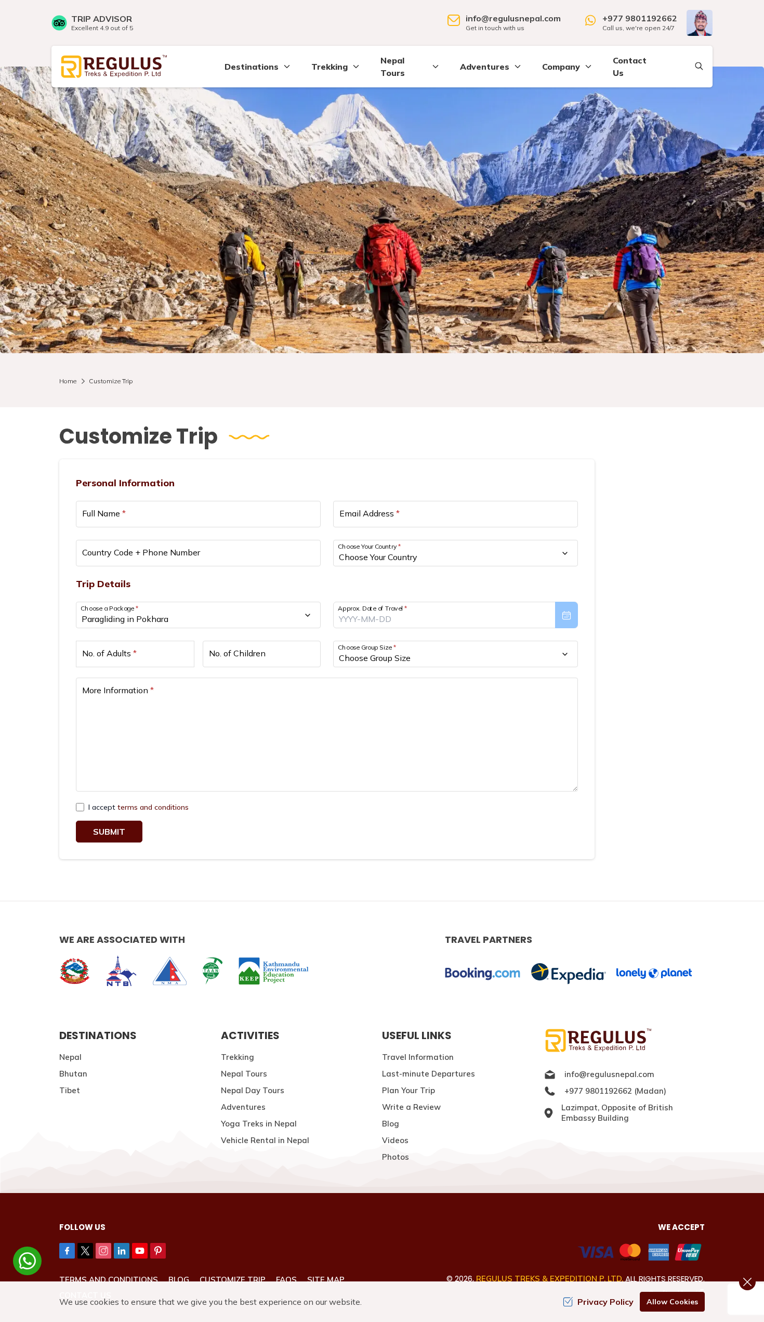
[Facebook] (67, 1251)
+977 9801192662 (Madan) (615, 1091)
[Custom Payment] (547, 1253)
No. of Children (237, 653)
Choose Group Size (367, 647)
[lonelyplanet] (654, 973)
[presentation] (455, 615)
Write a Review (411, 1107)
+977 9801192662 (639, 18)
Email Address (369, 513)
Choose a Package (109, 608)
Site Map (326, 1280)
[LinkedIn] (121, 1251)
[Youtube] (140, 1251)
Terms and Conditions (108, 1280)
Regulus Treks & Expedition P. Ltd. (549, 1279)
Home (67, 381)
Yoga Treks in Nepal (259, 1124)
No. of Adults (109, 653)
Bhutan (73, 1074)
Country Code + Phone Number (141, 552)
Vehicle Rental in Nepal (265, 1140)
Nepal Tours (244, 1074)
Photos (395, 1157)
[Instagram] (103, 1251)
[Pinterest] (158, 1251)
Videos (395, 1140)
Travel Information (418, 1057)
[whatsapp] (27, 1261)
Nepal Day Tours (252, 1090)
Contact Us (630, 66)
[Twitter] (85, 1251)
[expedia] (568, 974)
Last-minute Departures (428, 1074)
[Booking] (482, 973)
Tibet (69, 1090)
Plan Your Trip (408, 1090)
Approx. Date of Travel (372, 608)
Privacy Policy (605, 1302)
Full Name (104, 513)
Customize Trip (233, 1280)
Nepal (70, 1057)
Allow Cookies (672, 1301)
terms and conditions (153, 807)
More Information (118, 690)
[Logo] (624, 1040)
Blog (390, 1124)
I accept (138, 807)
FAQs (286, 1280)
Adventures (243, 1107)
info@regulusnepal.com (513, 18)
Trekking (237, 1057)
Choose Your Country (369, 546)
